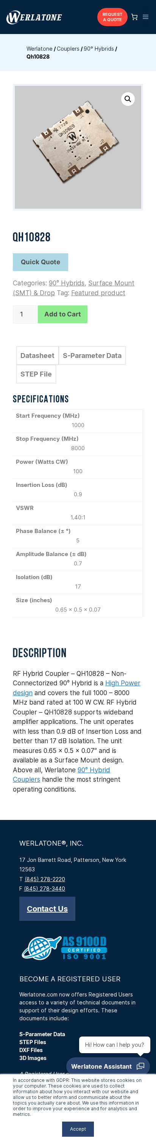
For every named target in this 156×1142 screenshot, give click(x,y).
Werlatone (40, 48)
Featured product (98, 293)
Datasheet (37, 355)
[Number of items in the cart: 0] (134, 17)
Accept (78, 1129)
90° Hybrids (99, 48)
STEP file (36, 374)
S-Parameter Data (92, 355)
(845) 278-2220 (45, 879)
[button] (128, 99)
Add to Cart (62, 314)
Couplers (68, 48)
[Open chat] (108, 1066)
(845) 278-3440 (44, 888)
